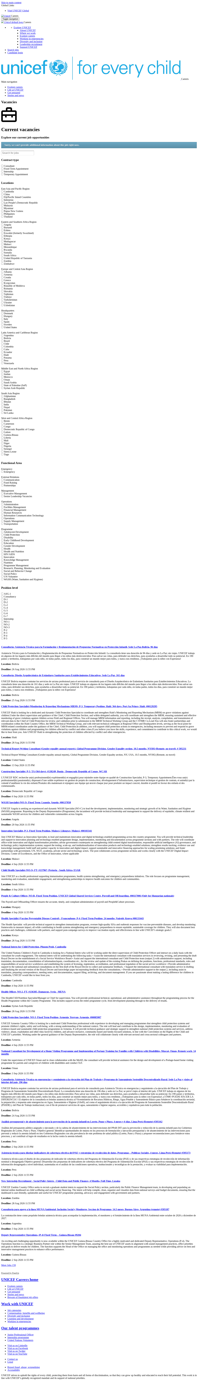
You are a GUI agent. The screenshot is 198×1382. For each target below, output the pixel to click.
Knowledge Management (16, 560)
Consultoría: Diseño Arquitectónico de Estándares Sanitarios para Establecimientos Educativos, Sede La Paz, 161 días (63, 675)
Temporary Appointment (16, 174)
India (6, 404)
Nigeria (7, 446)
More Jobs (8, 1265)
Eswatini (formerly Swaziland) (19, 233)
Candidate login (15, 52)
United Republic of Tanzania (18, 258)
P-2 (5, 630)
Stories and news (15, 95)
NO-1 (7, 621)
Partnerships (10, 485)
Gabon (7, 432)
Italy (6, 319)
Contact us (12, 1359)
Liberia (7, 437)
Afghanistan (10, 396)
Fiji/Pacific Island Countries (17, 197)
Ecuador (8, 352)
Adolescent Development (16, 532)
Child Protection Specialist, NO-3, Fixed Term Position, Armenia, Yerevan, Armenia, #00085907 (51, 1017)
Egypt (7, 371)
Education (9, 543)
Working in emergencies (31, 38)
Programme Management (16, 565)
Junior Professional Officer (20, 1334)
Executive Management (15, 493)
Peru (6, 360)
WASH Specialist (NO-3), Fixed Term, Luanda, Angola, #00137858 (36, 802)
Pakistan (8, 410)
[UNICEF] (6, 16)
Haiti (6, 355)
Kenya (7, 238)
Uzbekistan (9, 305)
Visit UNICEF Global (18, 10)
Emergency (9, 471)
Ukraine (8, 302)
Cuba (6, 349)
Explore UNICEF (22, 27)
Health (7, 548)
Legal (10, 1362)
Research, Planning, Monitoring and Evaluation (27, 568)
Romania (8, 288)
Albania (8, 272)
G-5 (6, 610)
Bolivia (7, 338)
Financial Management (15, 510)
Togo (6, 454)
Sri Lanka (8, 413)
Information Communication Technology (24, 515)
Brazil (7, 341)
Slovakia (8, 291)
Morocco (8, 377)
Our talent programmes (20, 1328)
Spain (6, 321)
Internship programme (18, 1337)
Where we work (28, 33)
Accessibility (13, 1370)
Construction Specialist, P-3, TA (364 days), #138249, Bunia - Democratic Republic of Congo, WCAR (54, 771)
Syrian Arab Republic (14, 388)
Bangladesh (9, 399)
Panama (8, 357)
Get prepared (13, 92)
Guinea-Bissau (11, 435)
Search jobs (13, 50)
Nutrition (8, 562)
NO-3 (7, 627)
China (7, 194)
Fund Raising (10, 482)
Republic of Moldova (14, 285)
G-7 (6, 616)
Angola (7, 224)
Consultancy (10, 596)
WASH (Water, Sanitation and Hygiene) (23, 579)
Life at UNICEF (15, 90)
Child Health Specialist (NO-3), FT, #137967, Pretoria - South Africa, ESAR (40, 870)
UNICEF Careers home (19, 1280)
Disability (8, 537)
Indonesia (8, 200)
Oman (7, 379)
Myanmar (8, 208)
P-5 (5, 638)
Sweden (8, 324)
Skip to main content (11, 2)
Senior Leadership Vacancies (18, 496)
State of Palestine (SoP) (15, 385)
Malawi (7, 244)
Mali (6, 440)
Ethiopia (8, 236)
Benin (7, 421)
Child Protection (12, 534)
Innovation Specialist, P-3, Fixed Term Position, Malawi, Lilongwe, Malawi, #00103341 (46, 831)
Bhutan (7, 401)
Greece (7, 280)
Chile (6, 343)
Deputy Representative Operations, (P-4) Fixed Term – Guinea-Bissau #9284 (41, 1235)
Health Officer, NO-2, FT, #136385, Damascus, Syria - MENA (33, 991)
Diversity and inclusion (31, 41)
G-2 (6, 605)
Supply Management (14, 521)
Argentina (9, 335)
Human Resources (13, 512)
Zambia (7, 261)
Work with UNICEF (17, 1304)
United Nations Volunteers (20, 1340)
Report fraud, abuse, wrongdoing (23, 1367)
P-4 (5, 635)
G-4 (6, 607)
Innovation (9, 557)
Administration (11, 504)
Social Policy (10, 573)
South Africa (10, 255)
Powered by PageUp (10, 1273)
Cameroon (9, 423)
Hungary (8, 316)
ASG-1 (7, 593)
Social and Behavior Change (18, 571)
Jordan (7, 374)
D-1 (6, 599)
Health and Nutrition (14, 551)
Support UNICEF (28, 47)
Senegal (8, 449)
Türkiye (8, 297)
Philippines (9, 214)
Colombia (8, 346)
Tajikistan (8, 294)
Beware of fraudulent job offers (22, 1297)
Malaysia (8, 205)
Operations (9, 518)
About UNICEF (28, 30)
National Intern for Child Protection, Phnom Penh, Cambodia (33, 946)
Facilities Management (15, 507)
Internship (9, 171)
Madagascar (10, 241)
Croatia (7, 277)
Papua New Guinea (13, 211)
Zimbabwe (9, 263)
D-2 (6, 602)
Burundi (8, 227)
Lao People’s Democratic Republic (21, 202)
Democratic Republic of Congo (19, 429)
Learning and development (20, 1318)
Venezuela (9, 363)
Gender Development (14, 546)
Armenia (8, 274)
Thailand (8, 216)
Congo (7, 426)
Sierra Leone (10, 451)
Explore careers (27, 36)
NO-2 (7, 624)
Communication (11, 480)
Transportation (11, 524)
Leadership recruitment (31, 44)
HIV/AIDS (9, 554)
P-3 (5, 633)
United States (10, 327)
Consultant (9, 166)
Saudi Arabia (10, 382)
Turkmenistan (10, 299)
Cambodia (9, 191)
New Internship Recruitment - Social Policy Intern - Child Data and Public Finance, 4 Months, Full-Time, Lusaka (60, 1181)
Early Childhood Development (19, 540)
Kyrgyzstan (9, 283)
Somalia (8, 252)
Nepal (7, 407)
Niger (6, 443)
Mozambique (10, 247)
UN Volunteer (11, 576)
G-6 (6, 613)
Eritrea (7, 230)
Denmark (8, 313)
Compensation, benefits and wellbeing (26, 1313)
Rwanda (8, 249)
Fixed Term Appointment (16, 168)
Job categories (14, 1310)
